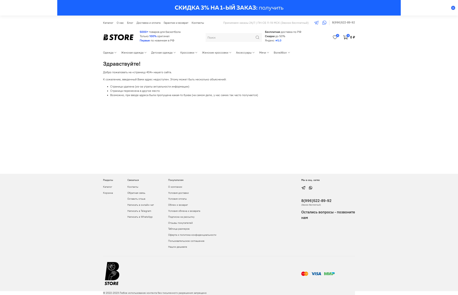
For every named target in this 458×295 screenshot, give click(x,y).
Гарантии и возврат (176, 22)
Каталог (108, 22)
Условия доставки (178, 192)
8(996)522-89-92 (343, 22)
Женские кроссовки (215, 52)
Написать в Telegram (139, 210)
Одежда (108, 52)
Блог (130, 22)
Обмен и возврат (178, 204)
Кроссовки (187, 52)
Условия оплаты (177, 198)
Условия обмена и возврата (184, 210)
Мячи (262, 52)
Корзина (108, 192)
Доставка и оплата (148, 22)
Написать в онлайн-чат (140, 204)
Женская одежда (132, 52)
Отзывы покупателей (180, 222)
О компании (175, 186)
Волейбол (280, 52)
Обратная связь (136, 192)
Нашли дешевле (177, 246)
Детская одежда (161, 52)
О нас (120, 22)
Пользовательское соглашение (186, 240)
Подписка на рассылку (181, 216)
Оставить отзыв (136, 198)
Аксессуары (244, 52)
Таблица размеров (178, 228)
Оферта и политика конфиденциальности (192, 234)
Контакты (198, 22)
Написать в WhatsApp (140, 216)
